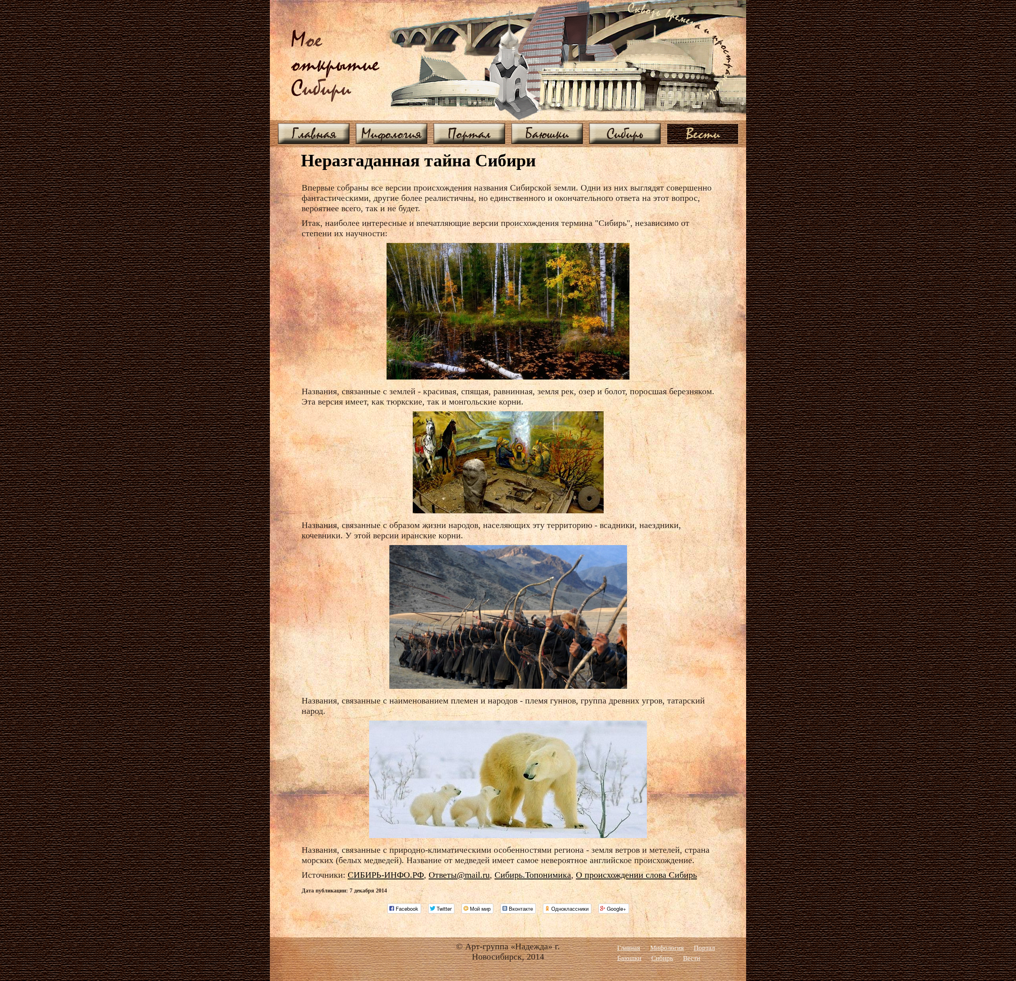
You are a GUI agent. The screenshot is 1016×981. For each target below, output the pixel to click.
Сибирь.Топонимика (533, 875)
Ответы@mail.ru (459, 875)
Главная (314, 133)
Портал (469, 133)
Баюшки (547, 133)
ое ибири (335, 65)
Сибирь (625, 133)
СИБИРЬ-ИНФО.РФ (386, 875)
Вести (703, 133)
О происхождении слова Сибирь (636, 875)
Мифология (391, 133)
